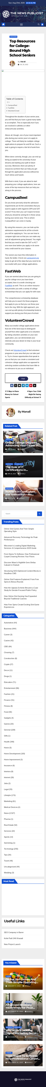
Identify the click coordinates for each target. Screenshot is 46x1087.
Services (7, 831)
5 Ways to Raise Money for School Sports (12, 394)
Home (6, 748)
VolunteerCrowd (13, 111)
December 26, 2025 (15, 1062)
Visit (23, 379)
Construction (9, 658)
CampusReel (12, 105)
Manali (22, 62)
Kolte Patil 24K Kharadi (13, 938)
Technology (19, 464)
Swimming (8, 843)
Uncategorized (10, 867)
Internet (7, 777)
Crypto (6, 664)
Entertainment (9, 688)
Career (7, 635)
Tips (5, 855)
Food (6, 712)
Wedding (7, 873)
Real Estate (9, 825)
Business (8, 629)
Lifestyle (7, 795)
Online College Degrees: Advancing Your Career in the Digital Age (21, 445)
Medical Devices (11, 807)
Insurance (8, 766)
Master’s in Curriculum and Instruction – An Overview (20, 494)
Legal (6, 789)
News (6, 813)
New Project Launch (12, 944)
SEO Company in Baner (14, 932)
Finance (7, 700)
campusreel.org (33, 258)
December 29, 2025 (15, 1037)
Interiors (7, 771)
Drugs (6, 676)
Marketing (8, 801)
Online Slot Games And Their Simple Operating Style (21, 982)
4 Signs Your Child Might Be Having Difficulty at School (33, 394)
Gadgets (7, 718)
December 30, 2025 (15, 1011)
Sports (6, 837)
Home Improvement (12, 760)
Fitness (7, 706)
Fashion (7, 694)
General (7, 730)
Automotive (8, 623)
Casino (7, 641)
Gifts (6, 736)
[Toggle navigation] (21, 24)
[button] (39, 24)
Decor (6, 670)
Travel (6, 861)
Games (7, 724)
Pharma (7, 819)
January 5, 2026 (14, 986)
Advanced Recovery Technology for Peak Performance (19, 1007)
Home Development (12, 754)
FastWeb (11, 108)
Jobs (6, 783)
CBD (6, 646)
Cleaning (8, 652)
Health (6, 742)
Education (13, 36)
